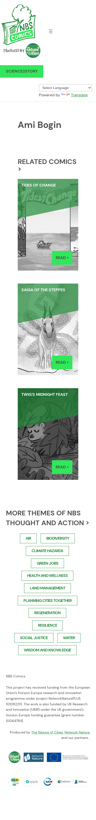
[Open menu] (51, 31)
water (69, 637)
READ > (64, 260)
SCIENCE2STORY (22, 71)
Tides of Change (38, 185)
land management (47, 588)
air (28, 538)
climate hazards (47, 550)
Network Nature (77, 732)
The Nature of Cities (47, 732)
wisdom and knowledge (47, 650)
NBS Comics (15, 676)
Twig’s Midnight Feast (44, 394)
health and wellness (47, 575)
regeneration (47, 612)
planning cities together (47, 600)
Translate (79, 95)
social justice (34, 637)
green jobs (47, 563)
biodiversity (57, 538)
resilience (47, 625)
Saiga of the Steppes (43, 289)
